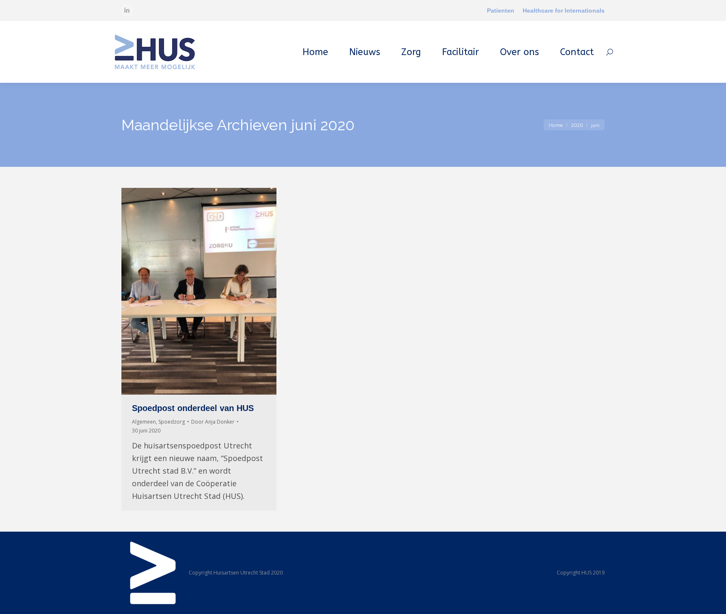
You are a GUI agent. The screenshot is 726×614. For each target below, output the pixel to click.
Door (212, 421)
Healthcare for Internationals (564, 10)
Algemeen (144, 421)
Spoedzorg (171, 421)
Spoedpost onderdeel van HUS (193, 408)
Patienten (500, 10)
